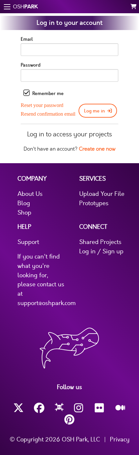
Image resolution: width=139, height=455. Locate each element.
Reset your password (42, 105)
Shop (24, 213)
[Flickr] (100, 408)
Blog (23, 203)
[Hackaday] (59, 408)
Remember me (48, 93)
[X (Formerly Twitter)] (18, 408)
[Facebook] (39, 408)
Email (27, 39)
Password (30, 65)
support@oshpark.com (46, 303)
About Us (30, 194)
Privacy (120, 439)
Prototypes (94, 203)
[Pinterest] (69, 419)
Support (28, 242)
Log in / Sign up (101, 251)
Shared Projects (100, 242)
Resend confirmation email (48, 114)
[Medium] (120, 408)
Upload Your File (101, 194)
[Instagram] (79, 408)
